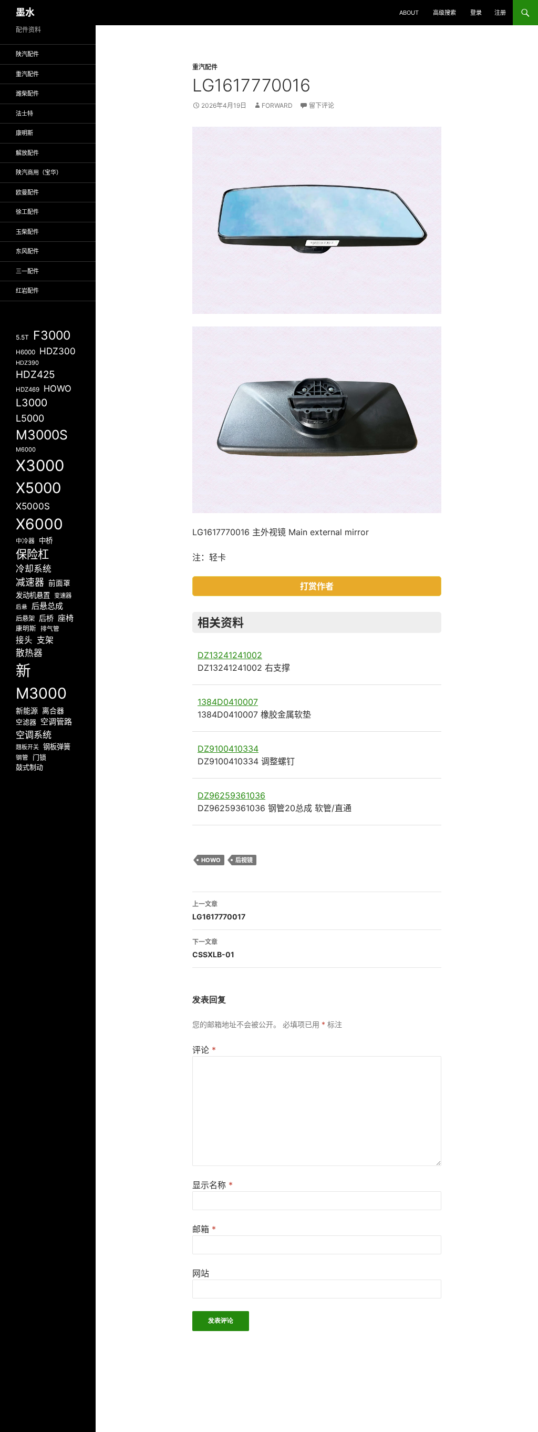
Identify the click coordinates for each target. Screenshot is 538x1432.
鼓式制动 (29, 767)
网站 (200, 1273)
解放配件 (27, 153)
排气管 (49, 628)
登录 (476, 12)
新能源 (27, 710)
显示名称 (212, 1185)
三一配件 (27, 271)
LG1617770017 (218, 910)
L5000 (30, 418)
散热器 (29, 653)
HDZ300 (57, 350)
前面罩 (59, 583)
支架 (45, 640)
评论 (204, 1050)
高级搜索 (444, 12)
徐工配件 (27, 212)
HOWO (211, 860)
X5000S (33, 506)
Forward (277, 105)
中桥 (46, 540)
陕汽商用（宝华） (39, 172)
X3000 (40, 465)
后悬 (21, 607)
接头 (24, 640)
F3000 (51, 335)
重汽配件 (205, 67)
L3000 (31, 402)
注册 (500, 12)
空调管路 (56, 722)
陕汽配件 (27, 54)
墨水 (25, 12)
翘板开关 (27, 747)
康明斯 (24, 133)
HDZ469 (27, 389)
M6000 (26, 449)
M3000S (42, 435)
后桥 (46, 617)
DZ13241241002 (230, 655)
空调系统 (33, 734)
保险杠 (32, 554)
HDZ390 (27, 362)
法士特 (24, 113)
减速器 (30, 582)
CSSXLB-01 (213, 948)
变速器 (62, 595)
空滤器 (26, 722)
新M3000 (41, 681)
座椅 (66, 618)
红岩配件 (27, 290)
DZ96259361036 (231, 795)
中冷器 (25, 541)
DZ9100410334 (228, 748)
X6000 (39, 524)
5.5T (22, 337)
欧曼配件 (27, 192)
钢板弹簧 (56, 746)
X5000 (38, 488)
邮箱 (204, 1229)
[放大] (427, 140)
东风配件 (27, 251)
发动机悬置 (33, 595)
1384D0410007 (228, 702)
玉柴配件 (27, 232)
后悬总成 (47, 606)
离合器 (53, 711)
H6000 (25, 352)
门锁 (39, 757)
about (409, 12)
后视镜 (244, 860)
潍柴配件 (27, 93)
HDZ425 (35, 375)
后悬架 (25, 618)
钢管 (22, 757)
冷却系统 (33, 569)
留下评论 (321, 105)
